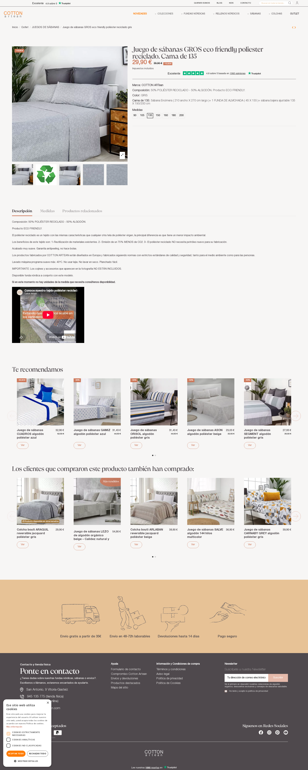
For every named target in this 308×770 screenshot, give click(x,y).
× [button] (48, 703)
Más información (14, 726)
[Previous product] (293, 28)
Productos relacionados (82, 211)
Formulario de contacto (126, 669)
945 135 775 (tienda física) (45, 696)
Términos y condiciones (171, 669)
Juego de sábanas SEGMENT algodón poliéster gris (257, 434)
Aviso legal (162, 674)
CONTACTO (245, 3)
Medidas (47, 211)
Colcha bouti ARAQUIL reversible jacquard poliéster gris (33, 533)
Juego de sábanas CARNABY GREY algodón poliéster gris (261, 533)
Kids (231, 3)
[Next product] (295, 28)
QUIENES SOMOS (202, 3)
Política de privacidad (169, 678)
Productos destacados (125, 683)
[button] (164, 14)
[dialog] (27, 733)
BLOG (219, 3)
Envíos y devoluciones (124, 678)
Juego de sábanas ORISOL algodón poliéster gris (143, 434)
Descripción (22, 211)
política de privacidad (258, 691)
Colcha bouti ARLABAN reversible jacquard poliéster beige (146, 533)
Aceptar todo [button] (16, 753)
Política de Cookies (168, 683)
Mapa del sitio (119, 687)
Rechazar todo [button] (37, 753)
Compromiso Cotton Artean (129, 674)
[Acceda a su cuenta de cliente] (297, 3)
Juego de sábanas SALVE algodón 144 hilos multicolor (205, 533)
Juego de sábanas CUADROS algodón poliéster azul (30, 434)
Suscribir (278, 678)
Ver (23, 445)
